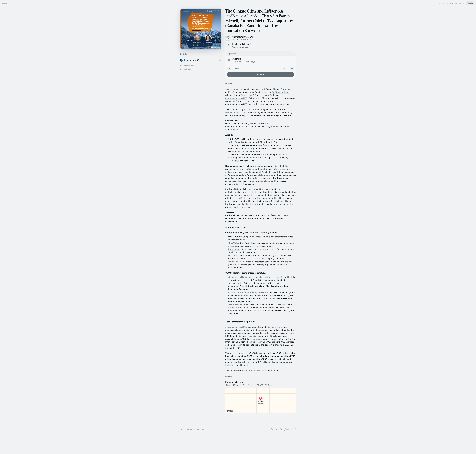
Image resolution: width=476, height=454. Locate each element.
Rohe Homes (234, 249)
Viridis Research (236, 261)
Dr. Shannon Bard (280, 92)
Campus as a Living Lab (239, 277)
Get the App (290, 429)
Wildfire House (235, 304)
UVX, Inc (232, 255)
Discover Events (457, 3)
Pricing (196, 429)
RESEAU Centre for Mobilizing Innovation (248, 292)
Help (203, 429)
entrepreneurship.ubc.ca (253, 370)
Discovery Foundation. (235, 112)
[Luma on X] (276, 429)
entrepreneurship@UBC (236, 98)
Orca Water (233, 243)
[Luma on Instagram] (272, 429)
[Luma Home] (4, 3)
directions (234, 129)
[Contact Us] (281, 429)
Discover (188, 429)
